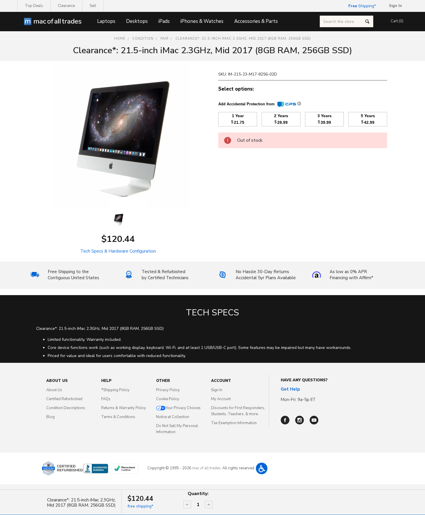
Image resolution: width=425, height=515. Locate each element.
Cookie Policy (167, 399)
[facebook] (285, 420)
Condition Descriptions (65, 408)
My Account (221, 399)
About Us (54, 390)
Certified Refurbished (64, 399)
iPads (164, 21)
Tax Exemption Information (234, 423)
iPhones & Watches (201, 21)
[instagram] (299, 420)
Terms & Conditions (118, 417)
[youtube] (314, 420)
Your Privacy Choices (183, 408)
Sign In (216, 390)
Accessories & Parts (256, 21)
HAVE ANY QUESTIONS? (304, 380)
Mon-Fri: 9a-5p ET (298, 399)
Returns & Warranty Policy (123, 408)
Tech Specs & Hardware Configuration (118, 251)
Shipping (361, 6)
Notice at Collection (172, 417)
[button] (261, 468)
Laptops (106, 21)
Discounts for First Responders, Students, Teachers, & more (238, 411)
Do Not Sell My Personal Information (177, 429)
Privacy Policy (168, 390)
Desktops (137, 21)
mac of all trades (206, 468)
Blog (50, 417)
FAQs (105, 399)
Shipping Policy (115, 390)
